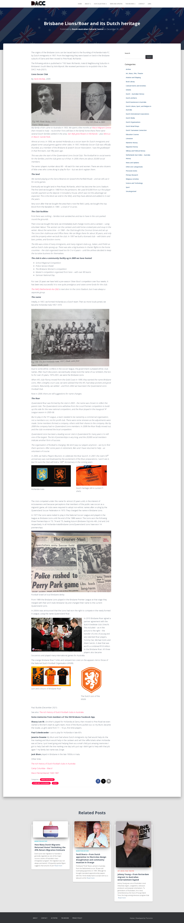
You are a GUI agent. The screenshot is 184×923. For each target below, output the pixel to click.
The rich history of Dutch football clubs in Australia (61, 712)
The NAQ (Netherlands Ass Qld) (44, 289)
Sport (55, 783)
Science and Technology (134, 183)
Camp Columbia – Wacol (41, 768)
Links (149, 4)
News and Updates (116, 4)
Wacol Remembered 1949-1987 (45, 773)
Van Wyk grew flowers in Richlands (82, 133)
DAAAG (128, 90)
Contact (142, 4)
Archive (128, 69)
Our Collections (100, 4)
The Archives (130, 4)
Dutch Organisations (133, 122)
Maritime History (132, 143)
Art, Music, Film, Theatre (134, 73)
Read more (58, 866)
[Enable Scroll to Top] (180, 918)
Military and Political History (135, 151)
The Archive (65, 918)
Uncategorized (131, 191)
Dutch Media (130, 118)
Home (80, 4)
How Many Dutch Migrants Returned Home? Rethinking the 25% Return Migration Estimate (49, 847)
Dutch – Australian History (135, 94)
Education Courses (132, 134)
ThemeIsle (149, 918)
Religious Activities (132, 179)
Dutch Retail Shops (132, 126)
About (87, 4)
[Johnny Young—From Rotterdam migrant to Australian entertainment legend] (133, 844)
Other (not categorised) (41, 783)
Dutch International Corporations (137, 114)
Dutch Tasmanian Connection (136, 130)
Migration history (47, 779)
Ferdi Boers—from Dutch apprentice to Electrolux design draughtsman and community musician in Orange (91, 858)
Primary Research (132, 175)
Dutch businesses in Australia (136, 102)
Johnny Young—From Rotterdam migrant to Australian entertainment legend (133, 877)
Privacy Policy (77, 918)
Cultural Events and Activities (136, 86)
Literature (129, 138)
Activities (54, 918)
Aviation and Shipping (133, 77)
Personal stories (131, 171)
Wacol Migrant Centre (101, 127)
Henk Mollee (39, 79)
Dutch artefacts (131, 98)
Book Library (130, 82)
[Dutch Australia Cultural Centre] (38, 3)
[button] (90, 4)
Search (127, 53)
